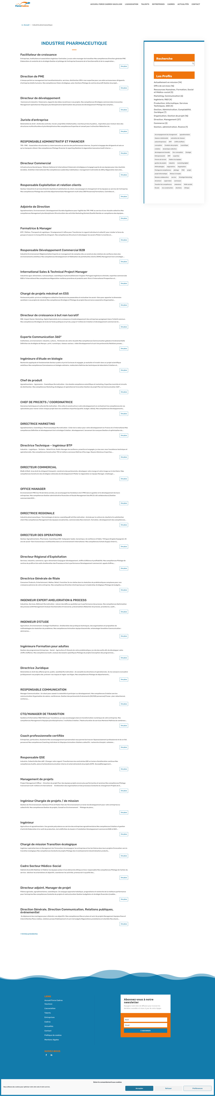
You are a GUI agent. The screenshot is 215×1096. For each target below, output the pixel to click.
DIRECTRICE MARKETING (37, 424)
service (173, 177)
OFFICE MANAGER (33, 489)
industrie (172, 163)
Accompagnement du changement (166, 134)
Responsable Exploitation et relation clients (50, 185)
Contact (196, 4)
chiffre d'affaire (179, 142)
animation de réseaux (178, 138)
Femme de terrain (160, 159)
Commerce (159, 123)
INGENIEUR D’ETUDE (34, 622)
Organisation (182, 166)
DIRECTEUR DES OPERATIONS (41, 535)
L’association (131, 4)
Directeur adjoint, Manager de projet (45, 887)
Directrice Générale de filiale (40, 578)
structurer (158, 181)
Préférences (197, 1088)
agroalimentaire (185, 134)
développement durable (162, 152)
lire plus (124, 66)
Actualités (183, 4)
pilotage (176, 170)
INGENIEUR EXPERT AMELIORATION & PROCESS (53, 600)
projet (189, 170)
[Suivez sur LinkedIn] (51, 1055)
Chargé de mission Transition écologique (48, 844)
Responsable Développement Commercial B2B (52, 250)
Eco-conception (178, 152)
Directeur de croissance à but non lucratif (49, 315)
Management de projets (36, 779)
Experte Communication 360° (40, 337)
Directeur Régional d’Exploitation (43, 556)
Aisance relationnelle (161, 138)
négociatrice (171, 166)
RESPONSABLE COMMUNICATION (43, 689)
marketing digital (182, 163)
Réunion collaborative (162, 177)
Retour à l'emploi (175, 173)
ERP (169, 156)
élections (179, 188)
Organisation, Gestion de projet (169, 116)
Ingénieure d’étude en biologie (41, 358)
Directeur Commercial (35, 163)
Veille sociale (188, 184)
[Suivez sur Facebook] (46, 1055)
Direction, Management (165, 119)
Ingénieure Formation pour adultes (44, 646)
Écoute (157, 188)
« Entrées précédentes (29, 934)
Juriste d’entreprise (34, 120)
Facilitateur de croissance (38, 54)
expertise (176, 156)
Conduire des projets (171, 145)
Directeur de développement (40, 98)
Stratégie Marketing (185, 177)
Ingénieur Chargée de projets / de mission (49, 801)
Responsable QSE (32, 757)
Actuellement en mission (166, 82)
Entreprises (158, 4)
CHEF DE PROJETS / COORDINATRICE (46, 402)
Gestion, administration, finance (169, 127)
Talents (145, 4)
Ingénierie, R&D (161, 99)
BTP (170, 142)
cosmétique (184, 145)
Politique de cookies (53, 1035)
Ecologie (188, 152)
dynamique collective (170, 149)
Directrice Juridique (34, 668)
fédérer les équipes (175, 159)
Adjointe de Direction (35, 206)
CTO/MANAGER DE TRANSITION (42, 714)
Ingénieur (27, 822)
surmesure (177, 181)
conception (158, 145)
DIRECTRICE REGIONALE (37, 513)
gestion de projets (160, 163)
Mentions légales (51, 1040)
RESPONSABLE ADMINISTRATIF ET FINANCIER (52, 141)
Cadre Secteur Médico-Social (40, 866)
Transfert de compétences (163, 184)
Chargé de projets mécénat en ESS (44, 293)
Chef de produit (31, 380)
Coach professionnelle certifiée (42, 735)
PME (183, 170)
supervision (167, 181)
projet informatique (161, 173)
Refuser (168, 1088)
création (157, 149)
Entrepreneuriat (160, 156)
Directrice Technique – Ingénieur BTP (46, 445)
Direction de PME (32, 76)
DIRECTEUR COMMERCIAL (38, 467)
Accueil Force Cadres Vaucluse (106, 4)
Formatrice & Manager (36, 228)
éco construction (167, 188)
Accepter (139, 1088)
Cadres (171, 4)
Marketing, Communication (167, 96)
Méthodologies (159, 166)
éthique (186, 188)
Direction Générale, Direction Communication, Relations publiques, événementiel (66, 911)
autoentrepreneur (160, 142)
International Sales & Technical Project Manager (53, 272)
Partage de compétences (163, 170)
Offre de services (162, 86)
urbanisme (177, 184)
